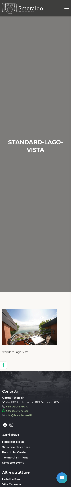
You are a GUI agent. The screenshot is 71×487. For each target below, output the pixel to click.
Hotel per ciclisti (13, 441)
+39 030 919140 (17, 411)
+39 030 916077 (17, 406)
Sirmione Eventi (13, 462)
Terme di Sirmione (15, 457)
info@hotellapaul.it (19, 415)
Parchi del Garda (14, 452)
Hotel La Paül (11, 479)
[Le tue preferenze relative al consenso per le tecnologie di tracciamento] (3, 365)
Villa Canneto (11, 484)
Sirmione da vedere (16, 447)
